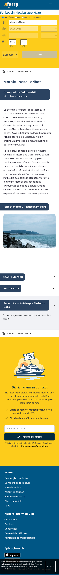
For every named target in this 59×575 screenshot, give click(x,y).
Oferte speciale (13, 501)
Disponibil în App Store (12, 555)
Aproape (50, 566)
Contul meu (10, 519)
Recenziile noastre (14, 496)
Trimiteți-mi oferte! (31, 436)
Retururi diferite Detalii (33, 18)
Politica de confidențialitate (34, 446)
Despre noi (10, 528)
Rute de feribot (12, 487)
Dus (19, 18)
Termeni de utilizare (15, 533)
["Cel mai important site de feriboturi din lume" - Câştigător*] (11, 4)
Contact (9, 524)
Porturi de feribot (14, 492)
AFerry (8, 472)
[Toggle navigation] (51, 5)
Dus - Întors (9, 18)
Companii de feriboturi (17, 483)
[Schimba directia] (55, 22)
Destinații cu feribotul (16, 478)
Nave (7, 505)
